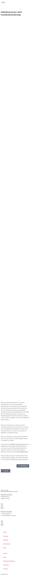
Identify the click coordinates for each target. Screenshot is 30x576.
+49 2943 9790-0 (8, 504)
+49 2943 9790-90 (9, 506)
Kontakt (5, 553)
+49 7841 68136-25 (9, 523)
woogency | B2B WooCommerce (16, 574)
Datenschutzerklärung (9, 561)
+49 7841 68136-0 (9, 521)
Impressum (6, 565)
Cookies (5, 568)
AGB (4, 557)
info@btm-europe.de (9, 508)
